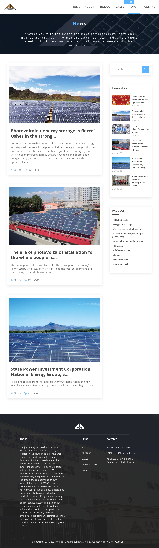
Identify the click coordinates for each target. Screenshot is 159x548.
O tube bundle (121, 220)
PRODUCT (104, 7)
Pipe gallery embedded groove (128, 241)
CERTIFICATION (90, 464)
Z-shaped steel (121, 264)
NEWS (132, 7)
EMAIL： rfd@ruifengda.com (121, 453)
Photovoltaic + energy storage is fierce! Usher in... (139, 114)
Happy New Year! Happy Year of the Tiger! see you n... (140, 99)
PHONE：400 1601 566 (118, 447)
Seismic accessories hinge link (128, 229)
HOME (76, 7)
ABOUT (89, 7)
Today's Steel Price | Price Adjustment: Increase (140, 128)
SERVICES (86, 470)
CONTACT (150, 7)
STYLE (85, 447)
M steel (117, 255)
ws (79, 23)
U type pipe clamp (123, 224)
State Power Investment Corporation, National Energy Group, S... (51, 371)
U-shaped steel (121, 259)
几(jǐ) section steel (122, 250)
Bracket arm (120, 245)
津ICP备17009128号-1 (116, 541)
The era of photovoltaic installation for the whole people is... (52, 254)
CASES (120, 7)
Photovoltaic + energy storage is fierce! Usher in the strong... (53, 133)
